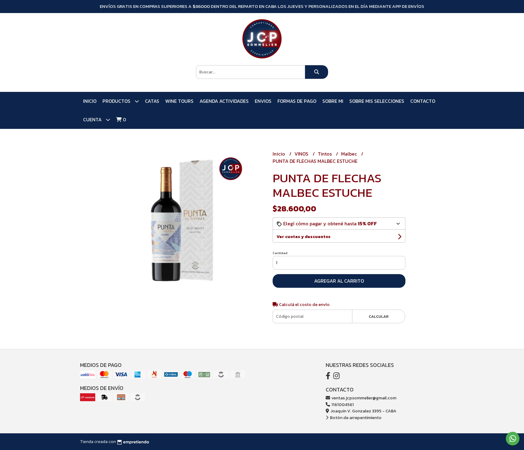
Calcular (378, 316)
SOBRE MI (332, 101)
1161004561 (342, 404)
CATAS (152, 101)
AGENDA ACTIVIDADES (224, 101)
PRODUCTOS (117, 101)
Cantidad (280, 252)
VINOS (302, 153)
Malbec (349, 153)
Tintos (325, 153)
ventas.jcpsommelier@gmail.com (363, 398)
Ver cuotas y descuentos (304, 236)
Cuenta (93, 119)
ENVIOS (263, 101)
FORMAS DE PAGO (296, 101)
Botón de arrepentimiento (355, 417)
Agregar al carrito (339, 280)
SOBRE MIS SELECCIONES (376, 101)
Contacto (422, 101)
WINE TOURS (179, 101)
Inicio (89, 101)
